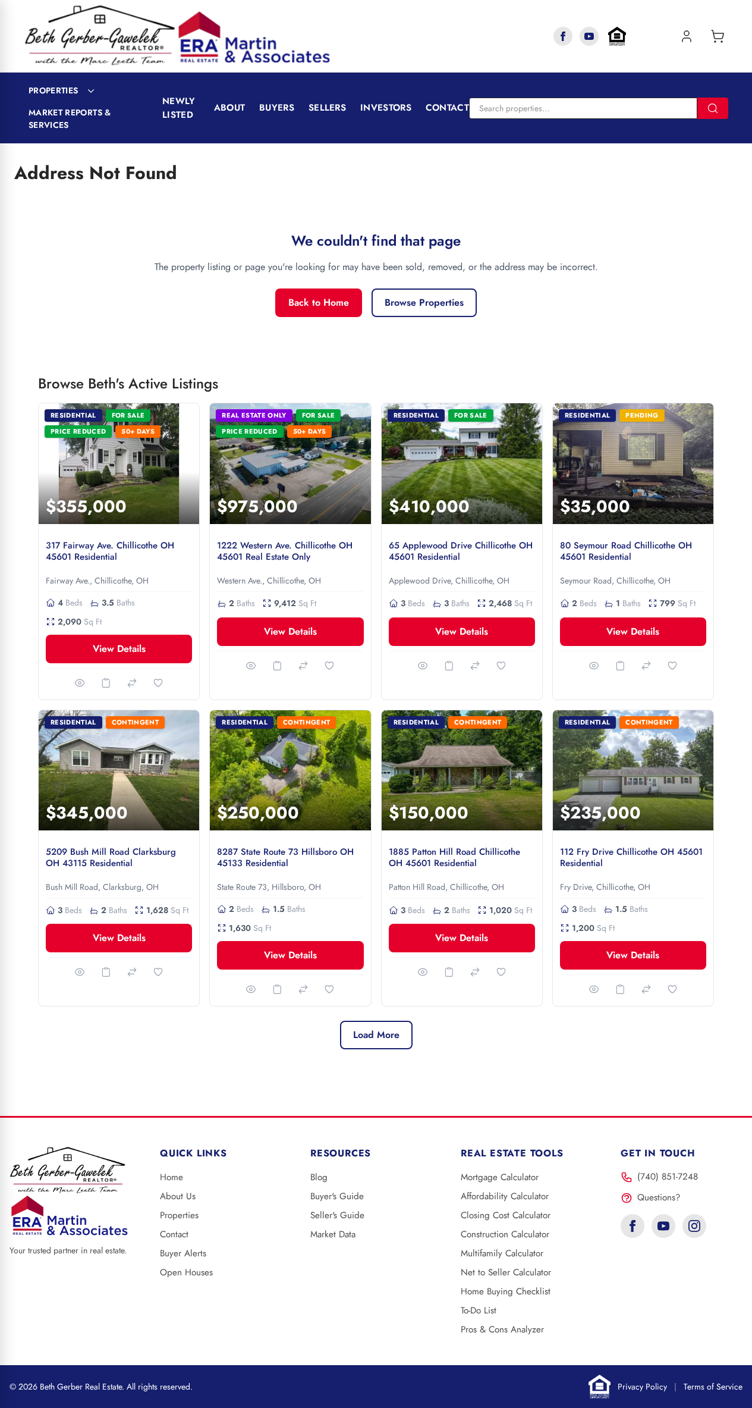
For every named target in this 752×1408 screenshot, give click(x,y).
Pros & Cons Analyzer (502, 1329)
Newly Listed (179, 108)
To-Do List (478, 1310)
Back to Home (318, 302)
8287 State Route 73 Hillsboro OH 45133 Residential (285, 857)
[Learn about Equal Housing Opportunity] (617, 36)
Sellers (327, 107)
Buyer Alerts (183, 1253)
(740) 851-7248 (667, 1176)
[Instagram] (694, 1226)
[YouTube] (589, 36)
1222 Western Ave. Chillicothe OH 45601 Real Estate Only (285, 551)
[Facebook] (562, 36)
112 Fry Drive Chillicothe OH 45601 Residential (631, 857)
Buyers (276, 107)
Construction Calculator (505, 1234)
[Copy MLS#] (105, 682)
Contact (447, 107)
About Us (178, 1196)
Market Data (332, 1234)
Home (171, 1177)
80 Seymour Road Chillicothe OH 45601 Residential (626, 551)
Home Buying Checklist (505, 1291)
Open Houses (186, 1272)
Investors (385, 107)
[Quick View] (79, 682)
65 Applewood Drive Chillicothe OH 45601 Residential (461, 551)
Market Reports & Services (70, 118)
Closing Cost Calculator (505, 1215)
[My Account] (686, 36)
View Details (119, 649)
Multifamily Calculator (502, 1253)
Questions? (658, 1197)
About (230, 107)
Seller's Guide (337, 1215)
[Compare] (131, 682)
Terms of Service (713, 1387)
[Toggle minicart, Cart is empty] (717, 36)
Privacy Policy (642, 1387)
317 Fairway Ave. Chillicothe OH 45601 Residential (110, 551)
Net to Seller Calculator (506, 1272)
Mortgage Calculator (500, 1177)
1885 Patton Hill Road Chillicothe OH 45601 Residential (454, 857)
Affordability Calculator (505, 1196)
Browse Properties (424, 302)
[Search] (712, 108)
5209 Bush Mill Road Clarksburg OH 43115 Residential (111, 857)
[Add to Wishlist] (158, 682)
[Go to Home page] (177, 36)
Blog (319, 1177)
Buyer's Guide (337, 1196)
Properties (53, 90)
